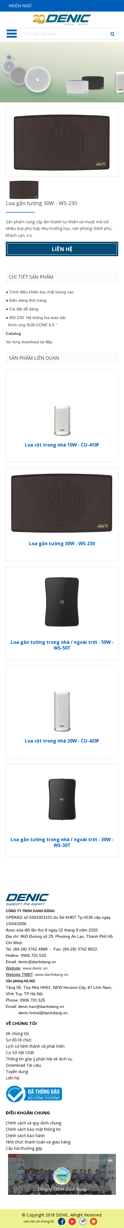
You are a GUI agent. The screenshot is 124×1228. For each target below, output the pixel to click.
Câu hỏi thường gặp (24, 1148)
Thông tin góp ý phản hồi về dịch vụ (39, 1059)
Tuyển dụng (17, 1071)
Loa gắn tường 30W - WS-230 (62, 543)
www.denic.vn (35, 968)
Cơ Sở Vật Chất (20, 1052)
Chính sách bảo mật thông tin (33, 1129)
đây (49, 342)
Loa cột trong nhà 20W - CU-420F (62, 741)
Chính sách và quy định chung (33, 1123)
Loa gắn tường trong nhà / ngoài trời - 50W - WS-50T (62, 645)
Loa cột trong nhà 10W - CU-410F (62, 445)
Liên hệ (62, 248)
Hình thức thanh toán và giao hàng (38, 1142)
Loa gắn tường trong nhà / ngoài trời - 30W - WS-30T (62, 842)
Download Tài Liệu (23, 1065)
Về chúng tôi (17, 1033)
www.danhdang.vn (51, 974)
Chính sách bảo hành (25, 1135)
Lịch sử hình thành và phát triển (35, 1046)
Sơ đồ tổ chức (19, 1040)
